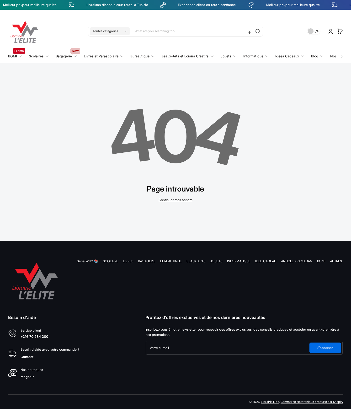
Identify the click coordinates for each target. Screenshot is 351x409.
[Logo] (24, 31)
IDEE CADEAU (265, 261)
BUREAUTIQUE (171, 261)
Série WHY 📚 (87, 261)
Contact (27, 357)
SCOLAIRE (110, 261)
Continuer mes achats (175, 200)
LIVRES (128, 261)
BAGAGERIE (146, 261)
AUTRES (336, 261)
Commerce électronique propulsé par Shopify (312, 402)
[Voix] (249, 31)
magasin (28, 377)
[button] (110, 31)
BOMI (321, 261)
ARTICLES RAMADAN (296, 261)
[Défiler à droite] (338, 53)
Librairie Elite (270, 402)
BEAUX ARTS (195, 261)
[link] (103, 56)
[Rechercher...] (257, 31)
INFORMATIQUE (238, 261)
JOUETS (216, 261)
